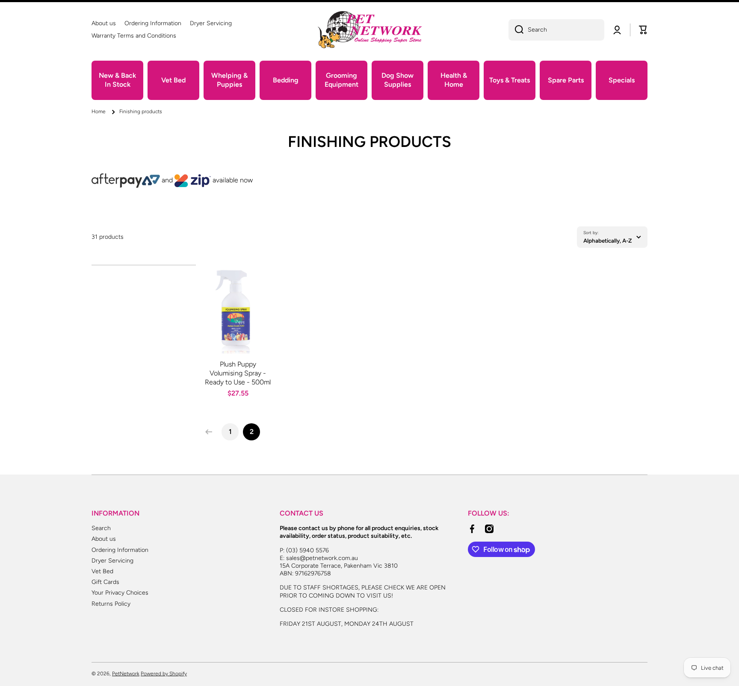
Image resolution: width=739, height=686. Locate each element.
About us (104, 538)
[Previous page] (210, 431)
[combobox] (556, 30)
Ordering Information (120, 550)
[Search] (515, 30)
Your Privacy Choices (120, 592)
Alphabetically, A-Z (607, 240)
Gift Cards (105, 582)
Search (101, 528)
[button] (643, 30)
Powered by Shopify (164, 674)
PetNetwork (125, 674)
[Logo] (369, 30)
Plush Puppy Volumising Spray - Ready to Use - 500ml (238, 373)
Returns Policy (111, 603)
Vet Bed (102, 571)
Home (99, 111)
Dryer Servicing (112, 560)
